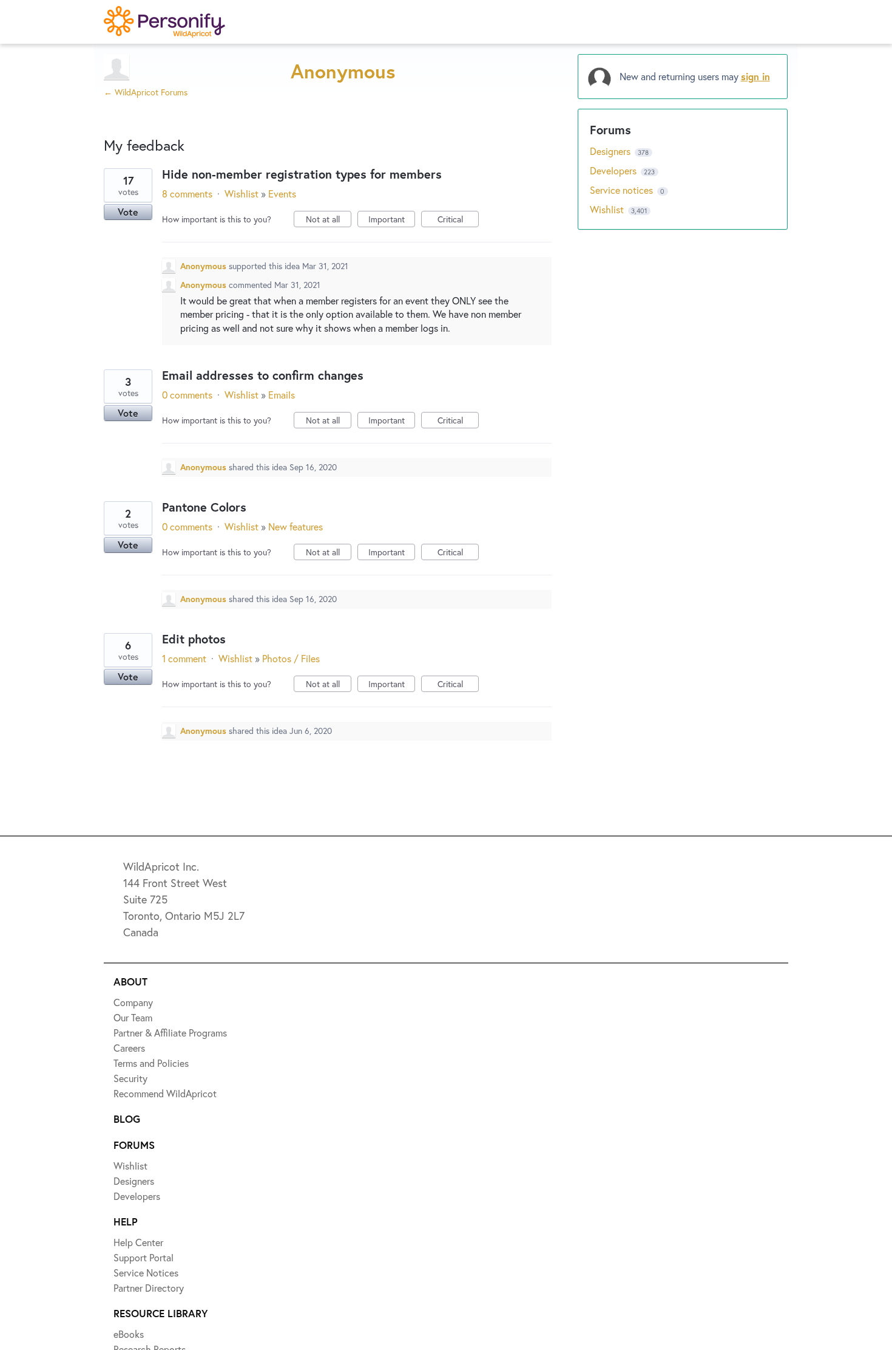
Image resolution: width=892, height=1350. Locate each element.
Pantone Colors (204, 507)
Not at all (328, 220)
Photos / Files (291, 658)
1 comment (184, 658)
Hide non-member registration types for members (302, 174)
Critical (458, 220)
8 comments (187, 193)
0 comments (187, 394)
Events (282, 193)
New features (295, 526)
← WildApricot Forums (146, 92)
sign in (755, 76)
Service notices (622, 189)
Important (391, 220)
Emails (281, 394)
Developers (614, 170)
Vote (128, 211)
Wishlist (241, 193)
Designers (611, 151)
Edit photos (194, 639)
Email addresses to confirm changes (262, 375)
